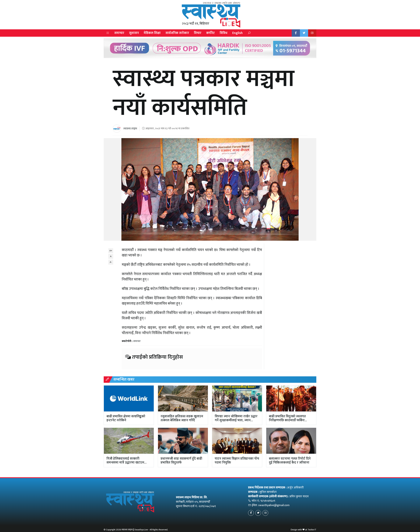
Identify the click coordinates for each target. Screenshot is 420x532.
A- (111, 262)
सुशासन (134, 33)
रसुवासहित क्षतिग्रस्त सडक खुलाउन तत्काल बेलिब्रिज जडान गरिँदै (182, 418)
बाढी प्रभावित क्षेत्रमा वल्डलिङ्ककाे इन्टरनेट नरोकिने (125, 418)
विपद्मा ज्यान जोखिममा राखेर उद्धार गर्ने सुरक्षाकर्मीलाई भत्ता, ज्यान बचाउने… (236, 420)
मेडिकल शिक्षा (152, 33)
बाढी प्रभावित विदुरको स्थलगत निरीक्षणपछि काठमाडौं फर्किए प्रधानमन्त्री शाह (287, 420)
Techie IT (312, 530)
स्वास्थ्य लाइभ (130, 128)
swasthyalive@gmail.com (274, 505)
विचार (197, 33)
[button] (108, 33)
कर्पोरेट (210, 33)
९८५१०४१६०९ (268, 500)
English (237, 33)
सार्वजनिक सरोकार (177, 33)
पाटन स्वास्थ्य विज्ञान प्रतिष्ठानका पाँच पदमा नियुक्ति (237, 460)
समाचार (119, 33)
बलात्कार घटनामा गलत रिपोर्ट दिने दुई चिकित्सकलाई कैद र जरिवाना (290, 460)
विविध (223, 33)
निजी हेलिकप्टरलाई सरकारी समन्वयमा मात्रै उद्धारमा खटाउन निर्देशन (125, 462)
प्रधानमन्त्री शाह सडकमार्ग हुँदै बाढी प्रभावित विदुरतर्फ (181, 460)
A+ (110, 250)
